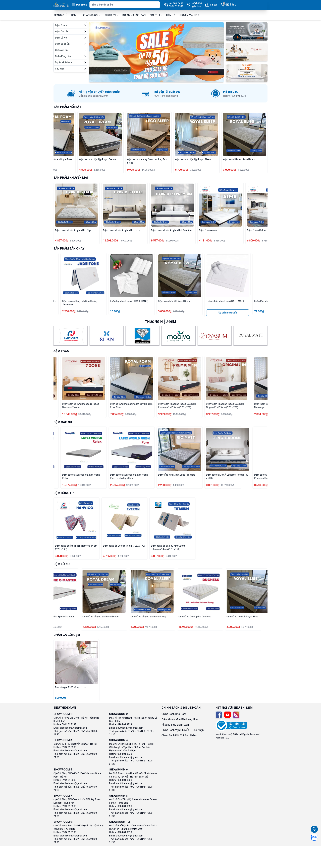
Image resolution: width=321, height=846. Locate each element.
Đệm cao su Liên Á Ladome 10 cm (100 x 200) (196, 476)
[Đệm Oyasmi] (214, 336)
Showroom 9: (63, 821)
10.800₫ (84, 311)
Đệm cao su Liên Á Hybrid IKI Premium (123, 230)
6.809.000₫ (205, 240)
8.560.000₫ (229, 485)
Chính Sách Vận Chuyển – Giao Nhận (183, 730)
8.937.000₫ (181, 414)
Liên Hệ (170, 15)
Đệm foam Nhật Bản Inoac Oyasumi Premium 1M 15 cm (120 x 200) (146, 406)
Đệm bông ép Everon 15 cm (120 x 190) (124, 545)
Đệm (73, 15)
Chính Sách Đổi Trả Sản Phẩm (179, 735)
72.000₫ (228, 311)
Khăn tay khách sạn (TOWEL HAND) (98, 301)
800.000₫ (60, 697)
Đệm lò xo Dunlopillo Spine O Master (218, 616)
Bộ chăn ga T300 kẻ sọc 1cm (70, 687)
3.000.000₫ (133, 311)
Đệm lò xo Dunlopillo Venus (166, 616)
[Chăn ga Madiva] (178, 336)
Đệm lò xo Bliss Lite (113, 159)
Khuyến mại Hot (189, 15)
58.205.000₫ (158, 169)
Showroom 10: (119, 821)
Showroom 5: (63, 769)
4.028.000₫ (61, 556)
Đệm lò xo (62, 564)
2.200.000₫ (133, 485)
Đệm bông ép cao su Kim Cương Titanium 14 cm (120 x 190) (168, 547)
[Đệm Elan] (106, 336)
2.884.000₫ (61, 169)
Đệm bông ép (64, 493)
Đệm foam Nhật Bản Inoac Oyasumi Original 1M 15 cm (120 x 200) (194, 406)
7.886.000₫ (205, 169)
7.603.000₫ (61, 626)
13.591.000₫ (62, 240)
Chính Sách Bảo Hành (174, 714)
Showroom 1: (63, 714)
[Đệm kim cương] (142, 336)
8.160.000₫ (109, 626)
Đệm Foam (62, 351)
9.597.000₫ (109, 240)
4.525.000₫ (253, 169)
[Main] (61, 4)
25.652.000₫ (86, 485)
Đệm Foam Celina (208, 230)
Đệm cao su (63, 422)
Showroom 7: (63, 795)
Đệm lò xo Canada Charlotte (118, 616)
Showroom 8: (118, 795)
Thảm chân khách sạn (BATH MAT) (194, 301)
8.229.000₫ (253, 240)
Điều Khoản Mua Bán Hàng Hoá (180, 719)
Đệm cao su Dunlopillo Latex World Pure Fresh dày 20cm (98, 476)
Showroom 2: (118, 714)
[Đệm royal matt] (251, 336)
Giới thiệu (156, 15)
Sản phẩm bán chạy (69, 248)
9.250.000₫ (205, 626)
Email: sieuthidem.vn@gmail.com (70, 727)
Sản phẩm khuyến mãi (71, 177)
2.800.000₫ (109, 169)
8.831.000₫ (181, 485)
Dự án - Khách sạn (134, 15)
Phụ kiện (110, 15)
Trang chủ (60, 15)
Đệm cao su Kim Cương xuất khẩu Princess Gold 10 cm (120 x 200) (241, 476)
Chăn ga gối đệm (67, 635)
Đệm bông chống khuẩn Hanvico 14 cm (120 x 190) (76, 547)
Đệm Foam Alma (160, 230)
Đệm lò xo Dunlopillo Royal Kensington (172, 159)
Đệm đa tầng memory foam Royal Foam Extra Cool (220, 161)
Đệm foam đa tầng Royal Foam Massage (71, 161)
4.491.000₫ (157, 626)
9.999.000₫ (133, 414)
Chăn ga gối (90, 15)
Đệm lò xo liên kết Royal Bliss (143, 301)
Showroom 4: (118, 740)
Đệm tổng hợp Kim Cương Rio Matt (145, 474)
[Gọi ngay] (314, 829)
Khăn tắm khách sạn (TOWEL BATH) (242, 301)
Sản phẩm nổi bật (67, 107)
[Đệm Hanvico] (70, 336)
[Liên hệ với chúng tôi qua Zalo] (314, 837)
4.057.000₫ (157, 556)
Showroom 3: (63, 740)
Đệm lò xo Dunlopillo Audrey (70, 616)
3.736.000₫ (109, 556)
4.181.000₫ (157, 240)
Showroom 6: (118, 769)
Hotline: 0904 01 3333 (65, 724)
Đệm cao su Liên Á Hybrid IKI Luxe (73, 230)
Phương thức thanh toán (175, 724)
